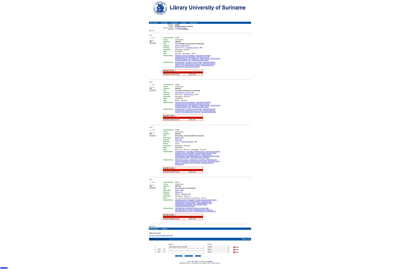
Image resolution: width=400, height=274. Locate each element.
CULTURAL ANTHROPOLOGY (207, 160)
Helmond (184, 194)
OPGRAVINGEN (215, 58)
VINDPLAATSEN (204, 58)
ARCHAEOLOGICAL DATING (191, 65)
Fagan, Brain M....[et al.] (182, 92)
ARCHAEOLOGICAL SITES (193, 64)
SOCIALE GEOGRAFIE (213, 151)
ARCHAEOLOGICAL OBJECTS (202, 210)
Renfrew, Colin (179, 138)
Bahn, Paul (178, 139)
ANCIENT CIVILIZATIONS (194, 62)
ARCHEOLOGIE (180, 151)
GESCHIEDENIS (193, 58)
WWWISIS (210, 261)
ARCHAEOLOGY (180, 62)
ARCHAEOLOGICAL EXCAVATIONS (186, 160)
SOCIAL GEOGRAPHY (182, 161)
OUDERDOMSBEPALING (183, 60)
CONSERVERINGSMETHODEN (199, 158)
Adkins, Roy (178, 192)
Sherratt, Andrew (180, 45)
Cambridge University (192, 47)
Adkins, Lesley (179, 190)
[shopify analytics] (4, 268)
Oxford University (189, 94)
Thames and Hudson (187, 141)
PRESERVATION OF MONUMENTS (205, 211)
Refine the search (182, 28)
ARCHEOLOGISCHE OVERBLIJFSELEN (187, 154)
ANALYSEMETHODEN (182, 158)
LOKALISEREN (180, 203)
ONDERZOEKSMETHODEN (200, 60)
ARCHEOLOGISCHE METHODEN (185, 57)
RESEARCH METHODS (192, 67)
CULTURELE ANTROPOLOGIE (195, 151)
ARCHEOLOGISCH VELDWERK (185, 55)
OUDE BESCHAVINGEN (203, 55)
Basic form (247, 239)
